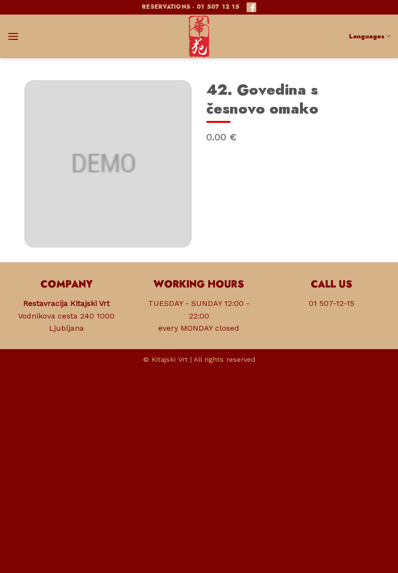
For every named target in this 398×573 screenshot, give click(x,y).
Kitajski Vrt (169, 359)
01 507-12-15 (331, 303)
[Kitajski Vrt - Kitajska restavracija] (199, 36)
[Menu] (13, 36)
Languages (366, 36)
